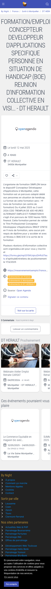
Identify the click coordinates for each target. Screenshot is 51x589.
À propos (10, 480)
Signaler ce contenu (18, 297)
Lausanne (10, 503)
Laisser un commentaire (25, 329)
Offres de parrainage (16, 540)
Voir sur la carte (25, 310)
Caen (8, 506)
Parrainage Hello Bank (17, 549)
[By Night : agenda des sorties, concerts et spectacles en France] (25, 4)
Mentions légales (14, 486)
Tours (8, 513)
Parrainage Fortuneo (16, 533)
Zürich (8, 510)
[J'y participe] (6, 175)
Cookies (9, 489)
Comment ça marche (16, 483)
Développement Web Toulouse (21, 545)
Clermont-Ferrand (14, 516)
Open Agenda (24, 290)
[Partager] (15, 175)
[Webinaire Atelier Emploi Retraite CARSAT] (20, 356)
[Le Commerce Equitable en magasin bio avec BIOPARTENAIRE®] (20, 421)
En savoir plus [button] (11, 577)
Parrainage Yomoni (15, 552)
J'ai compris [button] (11, 584)
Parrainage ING (13, 537)
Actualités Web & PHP (16, 527)
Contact (9, 493)
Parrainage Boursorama (17, 530)
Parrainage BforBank (16, 555)
